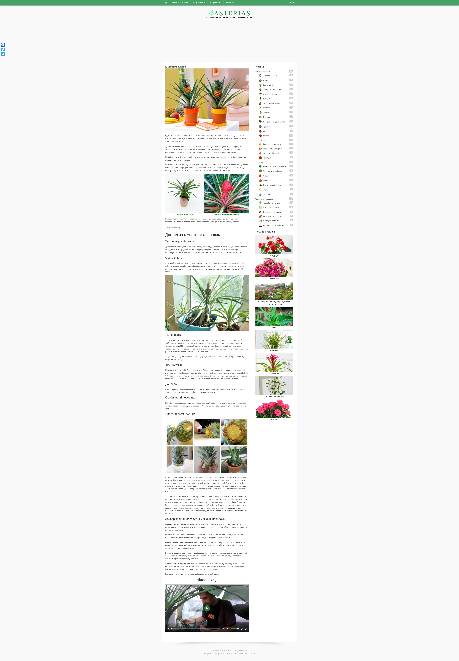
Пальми (266, 112)
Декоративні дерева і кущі (274, 166)
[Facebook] (2, 44)
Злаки (265, 190)
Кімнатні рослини (180, 3)
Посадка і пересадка (272, 212)
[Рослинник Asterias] (229, 13)
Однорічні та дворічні (273, 148)
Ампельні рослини (271, 75)
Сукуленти (267, 126)
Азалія (274, 419)
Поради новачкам (271, 220)
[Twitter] (2, 49)
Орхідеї (266, 108)
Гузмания (274, 373)
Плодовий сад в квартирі (274, 122)
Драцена (274, 350)
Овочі (265, 180)
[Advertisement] (229, 40)
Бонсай (266, 80)
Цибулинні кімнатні (272, 103)
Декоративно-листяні (272, 89)
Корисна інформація (264, 199)
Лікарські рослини (271, 207)
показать (175, 228)
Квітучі (266, 136)
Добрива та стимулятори (274, 225)
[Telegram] (2, 54)
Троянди (267, 157)
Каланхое (274, 278)
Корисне (230, 3)
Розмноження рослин (272, 216)
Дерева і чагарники (271, 94)
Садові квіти (199, 3)
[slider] (195, 629)
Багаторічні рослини (272, 144)
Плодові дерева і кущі (272, 171)
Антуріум (274, 256)
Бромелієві (268, 85)
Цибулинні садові (271, 153)
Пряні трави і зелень (272, 185)
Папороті (267, 117)
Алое (274, 327)
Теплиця (266, 194)
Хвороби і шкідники (272, 203)
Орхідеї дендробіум (274, 396)
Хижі (265, 131)
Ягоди (265, 176)
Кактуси (266, 98)
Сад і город (215, 3)
